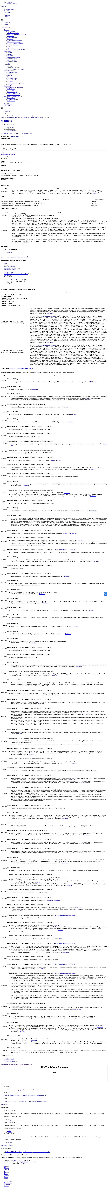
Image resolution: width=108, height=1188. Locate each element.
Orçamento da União (13, 80)
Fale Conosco (7, 12)
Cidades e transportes (13, 33)
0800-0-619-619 (18, 1160)
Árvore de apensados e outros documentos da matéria (15, 257)
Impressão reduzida (9, 127)
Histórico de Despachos (10, 269)
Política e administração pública (15, 43)
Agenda (9, 52)
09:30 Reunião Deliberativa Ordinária (46, 316)
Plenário (9, 73)
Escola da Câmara (12, 58)
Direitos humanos (12, 37)
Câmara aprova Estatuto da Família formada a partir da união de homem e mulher (25, 1101)
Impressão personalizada (10, 130)
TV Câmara (10, 90)
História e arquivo (12, 61)
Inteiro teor (14, 136)
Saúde (9, 46)
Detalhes (9, 1121)
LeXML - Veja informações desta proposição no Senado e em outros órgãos (30, 1152)
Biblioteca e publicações (13, 57)
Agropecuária (11, 31)
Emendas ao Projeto (9, 266)
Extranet (6, 1186)
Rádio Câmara (11, 89)
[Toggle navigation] (9, 27)
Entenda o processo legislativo (15, 83)
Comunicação (7, 86)
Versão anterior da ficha (26, 133)
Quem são (10, 66)
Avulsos (6, 263)
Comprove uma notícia (13, 95)
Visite (8, 63)
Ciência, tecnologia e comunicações (16, 34)
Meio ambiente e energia (14, 42)
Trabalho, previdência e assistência (16, 49)
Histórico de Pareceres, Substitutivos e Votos (16, 274)
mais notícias (4, 1104)
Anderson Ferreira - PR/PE (8, 154)
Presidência (10, 55)
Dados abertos (11, 101)
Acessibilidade (8, 11)
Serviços (9, 54)
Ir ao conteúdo (8, 2)
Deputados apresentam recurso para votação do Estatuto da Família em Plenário (25, 1095)
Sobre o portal (8, 1181)
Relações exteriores (12, 45)
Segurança (10, 48)
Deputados (7, 64)
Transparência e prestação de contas (13, 96)
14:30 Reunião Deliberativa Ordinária (65, 549)
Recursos (6, 275)
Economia (10, 39)
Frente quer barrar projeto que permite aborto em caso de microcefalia (22, 1090)
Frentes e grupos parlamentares (15, 69)
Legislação (10, 81)
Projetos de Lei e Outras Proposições (31, 117)
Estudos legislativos (12, 78)
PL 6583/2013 (6, 121)
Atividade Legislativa (9, 70)
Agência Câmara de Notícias (15, 87)
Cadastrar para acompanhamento (10, 133)
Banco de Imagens (12, 92)
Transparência (11, 98)
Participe (9, 84)
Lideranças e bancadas (13, 67)
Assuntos (6, 30)
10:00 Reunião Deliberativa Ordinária (65, 915)
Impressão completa (9, 129)
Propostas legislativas (13, 72)
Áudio (9, 1119)
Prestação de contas (12, 99)
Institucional (7, 51)
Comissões (10, 75)
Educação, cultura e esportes (15, 40)
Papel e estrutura (11, 60)
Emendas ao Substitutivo (10, 268)
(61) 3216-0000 (24, 1162)
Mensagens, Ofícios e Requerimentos (14, 280)
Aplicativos (7, 1184)
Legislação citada (8, 272)
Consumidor (10, 36)
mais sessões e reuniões (7, 1145)
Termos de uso (8, 1183)
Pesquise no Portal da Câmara (9, 115)
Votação (43, 968)
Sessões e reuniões (12, 76)
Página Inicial (4, 117)
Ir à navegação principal (10, 3)
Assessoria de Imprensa (13, 93)
